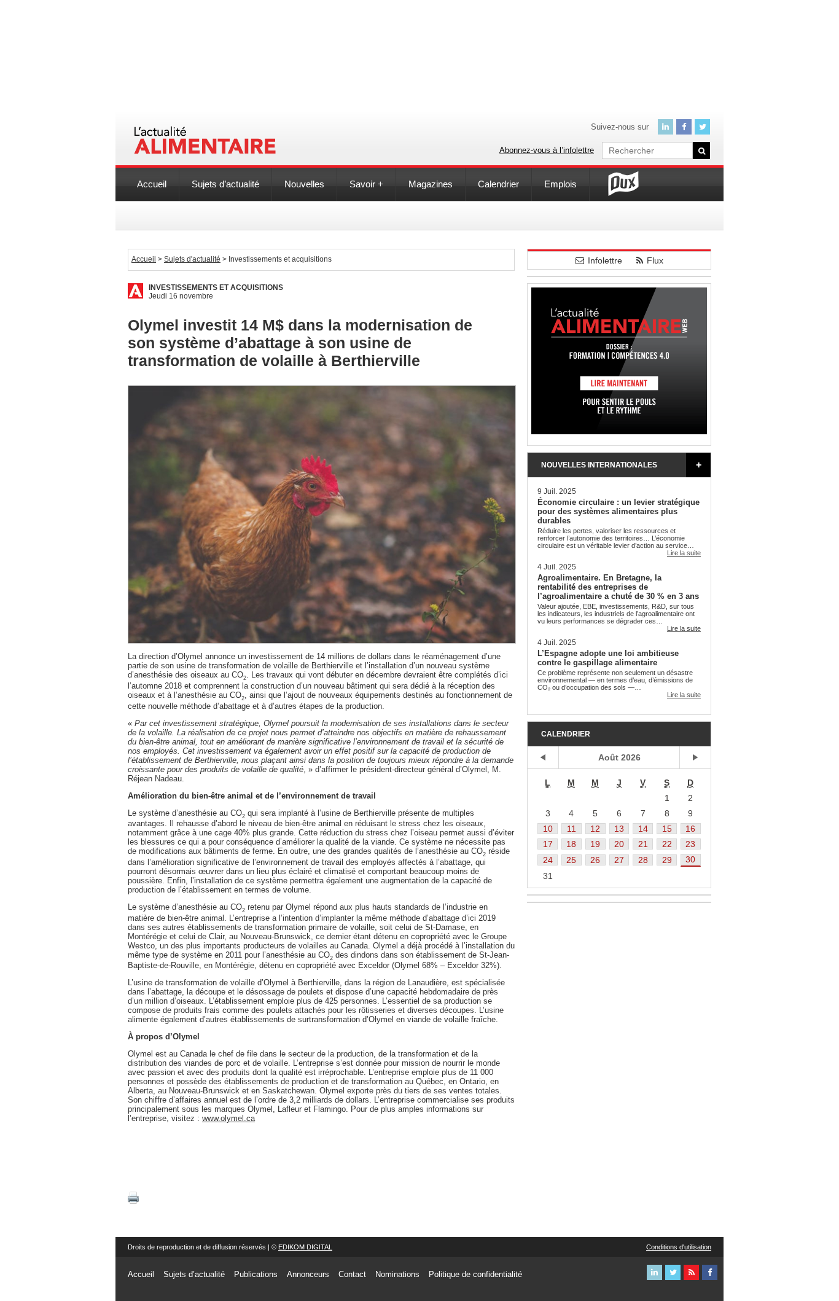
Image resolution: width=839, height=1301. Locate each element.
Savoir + (366, 184)
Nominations (397, 1274)
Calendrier (498, 184)
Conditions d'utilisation (678, 1247)
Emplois (560, 184)
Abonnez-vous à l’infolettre (546, 150)
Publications (256, 1274)
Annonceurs (308, 1274)
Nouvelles (304, 184)
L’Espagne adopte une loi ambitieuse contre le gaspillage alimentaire (608, 658)
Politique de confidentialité (475, 1274)
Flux (655, 260)
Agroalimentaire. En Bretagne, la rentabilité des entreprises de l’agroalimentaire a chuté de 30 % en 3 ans (618, 587)
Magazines (430, 184)
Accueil (151, 184)
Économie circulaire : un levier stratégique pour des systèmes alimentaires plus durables (618, 511)
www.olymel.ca (228, 1118)
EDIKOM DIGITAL (305, 1247)
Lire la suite (684, 553)
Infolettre (605, 260)
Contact (352, 1274)
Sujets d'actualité (192, 259)
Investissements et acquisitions (216, 287)
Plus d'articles (698, 465)
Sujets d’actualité (225, 184)
